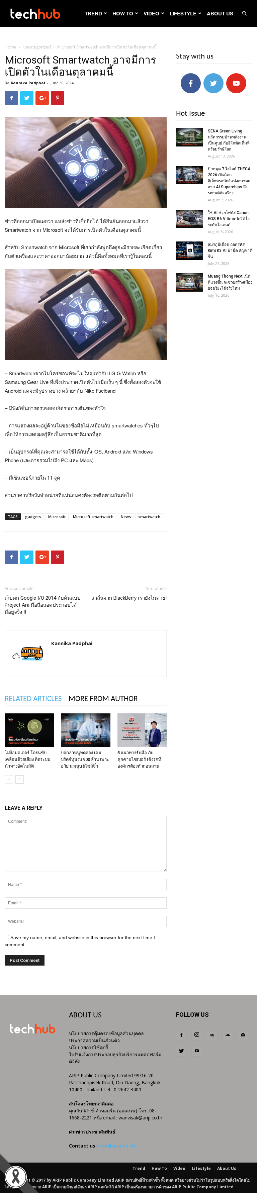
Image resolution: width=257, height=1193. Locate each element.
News (126, 516)
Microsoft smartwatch (93, 516)
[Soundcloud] (227, 1035)
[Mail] (212, 1035)
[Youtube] (196, 1051)
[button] (244, 13)
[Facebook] (181, 1035)
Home (10, 47)
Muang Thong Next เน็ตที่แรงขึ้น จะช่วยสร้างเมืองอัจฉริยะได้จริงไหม (230, 282)
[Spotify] (243, 1035)
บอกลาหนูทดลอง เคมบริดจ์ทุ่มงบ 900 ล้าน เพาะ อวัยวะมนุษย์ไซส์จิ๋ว (85, 759)
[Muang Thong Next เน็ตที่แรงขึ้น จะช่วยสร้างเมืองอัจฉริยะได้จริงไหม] (189, 282)
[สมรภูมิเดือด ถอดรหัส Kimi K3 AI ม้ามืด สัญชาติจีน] (189, 250)
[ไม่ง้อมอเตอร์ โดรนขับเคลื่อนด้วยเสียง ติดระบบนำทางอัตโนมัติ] (29, 730)
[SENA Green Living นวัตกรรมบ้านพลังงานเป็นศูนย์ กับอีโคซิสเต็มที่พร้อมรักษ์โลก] (189, 137)
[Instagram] (196, 1035)
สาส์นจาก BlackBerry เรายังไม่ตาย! (129, 598)
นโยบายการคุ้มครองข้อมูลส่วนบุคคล (106, 1033)
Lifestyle (183, 13)
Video (151, 13)
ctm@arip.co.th (116, 1145)
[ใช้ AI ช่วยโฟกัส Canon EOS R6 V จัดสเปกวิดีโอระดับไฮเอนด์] (189, 219)
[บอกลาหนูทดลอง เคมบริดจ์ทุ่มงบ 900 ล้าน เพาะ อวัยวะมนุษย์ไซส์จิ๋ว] (85, 730)
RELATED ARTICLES (33, 699)
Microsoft (57, 516)
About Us (220, 13)
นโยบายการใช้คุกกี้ (88, 1047)
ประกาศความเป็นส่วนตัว (94, 1040)
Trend (93, 13)
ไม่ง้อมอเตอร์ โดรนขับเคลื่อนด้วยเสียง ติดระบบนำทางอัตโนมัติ (27, 759)
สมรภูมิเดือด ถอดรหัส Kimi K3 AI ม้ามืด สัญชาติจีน (230, 250)
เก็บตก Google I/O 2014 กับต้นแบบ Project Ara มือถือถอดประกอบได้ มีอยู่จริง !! (43, 605)
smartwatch (149, 516)
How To (122, 13)
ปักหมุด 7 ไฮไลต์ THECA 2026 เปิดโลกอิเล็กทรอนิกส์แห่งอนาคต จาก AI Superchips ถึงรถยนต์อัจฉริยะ (229, 181)
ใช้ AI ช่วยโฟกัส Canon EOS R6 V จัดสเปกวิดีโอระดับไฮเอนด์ (229, 218)
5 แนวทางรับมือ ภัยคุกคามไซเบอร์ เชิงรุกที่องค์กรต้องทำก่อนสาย (139, 759)
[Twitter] (181, 1051)
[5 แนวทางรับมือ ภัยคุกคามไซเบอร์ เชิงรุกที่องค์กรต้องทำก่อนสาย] (142, 730)
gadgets (33, 516)
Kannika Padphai (28, 82)
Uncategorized (37, 47)
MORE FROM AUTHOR (103, 699)
